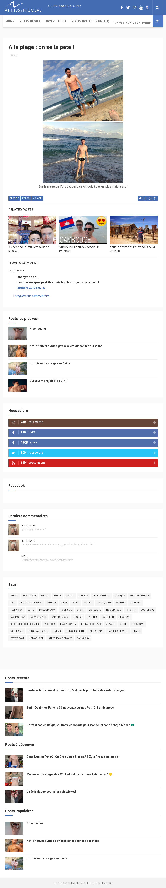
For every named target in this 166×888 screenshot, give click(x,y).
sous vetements (139, 595)
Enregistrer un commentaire (31, 296)
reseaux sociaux (91, 624)
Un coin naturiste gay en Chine (50, 363)
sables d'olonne (118, 631)
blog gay (124, 617)
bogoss (77, 617)
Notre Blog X (30, 21)
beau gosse (29, 595)
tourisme (66, 610)
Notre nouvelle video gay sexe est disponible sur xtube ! (67, 346)
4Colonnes (28, 525)
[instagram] (134, 8)
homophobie (113, 610)
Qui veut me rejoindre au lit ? (49, 381)
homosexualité (75, 631)
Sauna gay (83, 638)
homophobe (36, 638)
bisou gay (138, 624)
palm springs (38, 617)
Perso (26, 198)
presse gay (96, 631)
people (51, 602)
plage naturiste (38, 631)
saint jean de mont (60, 638)
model (88, 602)
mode (57, 595)
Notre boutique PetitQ (90, 21)
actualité (95, 610)
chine (64, 602)
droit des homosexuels (24, 624)
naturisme (16, 631)
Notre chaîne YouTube (133, 23)
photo (45, 595)
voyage (37, 198)
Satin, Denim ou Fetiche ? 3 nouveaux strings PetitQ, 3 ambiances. (71, 707)
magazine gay (47, 610)
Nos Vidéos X (56, 21)
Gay (12, 602)
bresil (123, 624)
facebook (49, 624)
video (75, 602)
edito (31, 610)
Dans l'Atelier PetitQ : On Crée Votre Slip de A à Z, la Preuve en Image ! (73, 756)
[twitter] (128, 8)
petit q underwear (31, 602)
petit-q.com (104, 602)
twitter (92, 617)
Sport (80, 610)
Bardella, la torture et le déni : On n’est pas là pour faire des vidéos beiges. (76, 690)
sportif (131, 610)
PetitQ (70, 595)
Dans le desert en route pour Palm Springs (132, 249)
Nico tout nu (38, 328)
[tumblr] (147, 8)
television (16, 610)
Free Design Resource (99, 883)
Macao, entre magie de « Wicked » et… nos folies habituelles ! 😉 (69, 774)
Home (10, 21)
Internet (135, 602)
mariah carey (68, 624)
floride (14, 198)
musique (120, 595)
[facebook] (121, 8)
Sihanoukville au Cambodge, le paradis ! (79, 249)
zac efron (108, 617)
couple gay (147, 610)
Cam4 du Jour (59, 617)
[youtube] (141, 8)
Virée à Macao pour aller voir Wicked (51, 791)
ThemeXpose (75, 883)
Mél (23, 556)
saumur (120, 602)
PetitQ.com (17, 638)
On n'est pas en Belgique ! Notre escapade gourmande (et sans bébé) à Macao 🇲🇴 (80, 725)
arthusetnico (101, 595)
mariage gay (17, 617)
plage (136, 631)
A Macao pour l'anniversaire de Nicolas (28, 249)
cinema (57, 631)
